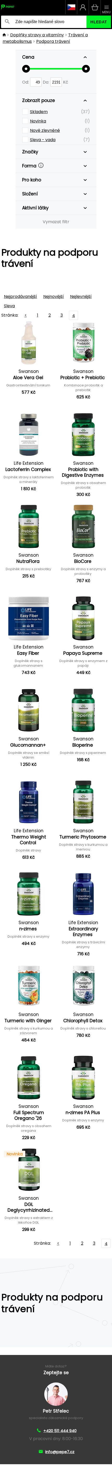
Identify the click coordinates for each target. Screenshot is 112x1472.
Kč (65, 82)
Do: (46, 82)
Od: (26, 82)
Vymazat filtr (56, 222)
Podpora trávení (53, 41)
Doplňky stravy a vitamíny (37, 35)
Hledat (98, 22)
